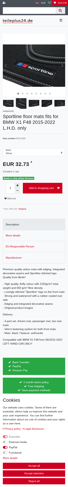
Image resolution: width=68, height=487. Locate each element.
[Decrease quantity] (17, 190)
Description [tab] (12, 224)
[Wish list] (49, 3)
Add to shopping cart (41, 187)
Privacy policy (13, 428)
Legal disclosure (34, 428)
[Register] (4, 3)
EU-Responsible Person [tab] (20, 246)
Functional (15, 452)
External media (18, 442)
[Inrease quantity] (17, 185)
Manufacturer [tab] (14, 257)
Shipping (22, 209)
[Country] (37, 3)
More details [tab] (13, 235)
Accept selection (34, 473)
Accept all (34, 465)
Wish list (11, 198)
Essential (14, 436)
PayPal (13, 447)
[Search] (60, 10)
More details (10, 457)
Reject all (34, 481)
